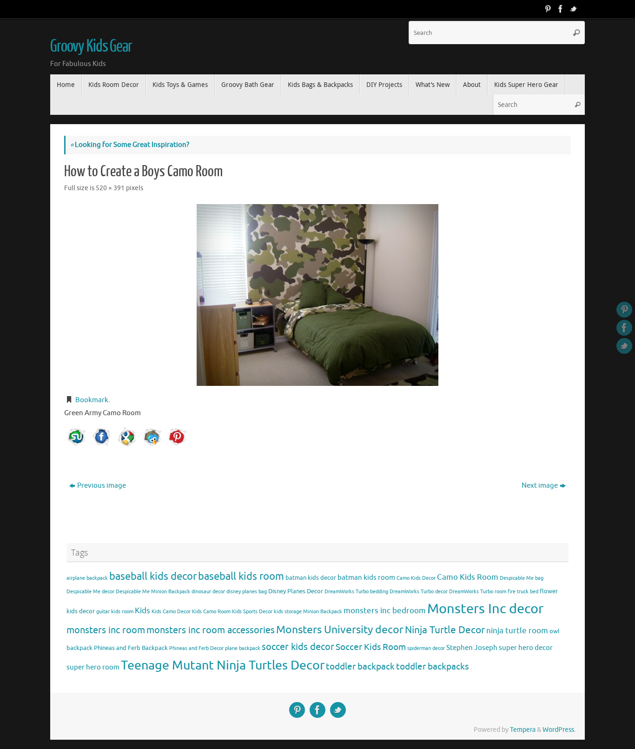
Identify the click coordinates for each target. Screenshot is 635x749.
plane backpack (242, 648)
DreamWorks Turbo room (477, 592)
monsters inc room (105, 630)
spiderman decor (426, 648)
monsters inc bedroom (385, 611)
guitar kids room (114, 612)
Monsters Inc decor (485, 608)
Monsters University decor (339, 629)
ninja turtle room (517, 631)
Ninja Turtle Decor (445, 629)
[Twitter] (573, 8)
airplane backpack (87, 578)
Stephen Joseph (471, 647)
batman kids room (366, 577)
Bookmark (91, 400)
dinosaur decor (208, 592)
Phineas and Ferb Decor (196, 648)
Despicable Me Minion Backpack (153, 592)
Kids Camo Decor (171, 612)
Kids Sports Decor (252, 612)
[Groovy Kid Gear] (560, 8)
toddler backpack (360, 666)
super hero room (92, 667)
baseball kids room (241, 576)
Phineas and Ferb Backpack (131, 648)
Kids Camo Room (211, 612)
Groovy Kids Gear (91, 46)
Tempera (523, 730)
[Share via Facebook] (102, 437)
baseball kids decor (153, 576)
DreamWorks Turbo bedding (356, 592)
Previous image (101, 485)
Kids (142, 611)
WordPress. (558, 730)
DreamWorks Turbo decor (419, 592)
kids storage (288, 612)
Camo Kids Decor (416, 578)
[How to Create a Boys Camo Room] (317, 295)
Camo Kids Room (467, 577)
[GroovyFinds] (547, 8)
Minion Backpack (322, 612)
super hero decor (526, 647)
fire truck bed (523, 592)
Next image (540, 485)
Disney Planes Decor (295, 591)
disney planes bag (246, 592)
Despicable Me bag (521, 578)
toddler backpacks (432, 666)
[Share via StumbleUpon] (77, 437)
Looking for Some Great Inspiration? (129, 144)
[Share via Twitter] (152, 437)
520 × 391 (110, 188)
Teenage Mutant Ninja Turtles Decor (222, 665)
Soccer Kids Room (371, 647)
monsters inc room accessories (210, 630)
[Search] (576, 32)
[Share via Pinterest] (177, 437)
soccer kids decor (298, 647)
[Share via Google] (127, 437)
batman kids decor (310, 578)
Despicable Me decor (90, 592)
